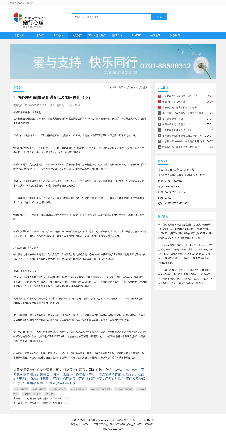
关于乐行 (39, 35)
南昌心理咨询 (39, 389)
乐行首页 (19, 35)
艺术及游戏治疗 (97, 35)
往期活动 (155, 35)
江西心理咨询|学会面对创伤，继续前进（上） (46, 403)
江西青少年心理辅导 (100, 389)
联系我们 (175, 35)
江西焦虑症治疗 (78, 389)
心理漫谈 (142, 87)
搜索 (159, 16)
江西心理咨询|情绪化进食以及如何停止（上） (46, 398)
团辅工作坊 (116, 35)
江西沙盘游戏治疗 (123, 389)
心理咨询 (78, 35)
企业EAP (136, 35)
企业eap (49, 394)
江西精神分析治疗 (31, 394)
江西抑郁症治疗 (58, 389)
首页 (121, 87)
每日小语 (58, 35)
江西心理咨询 (21, 389)
